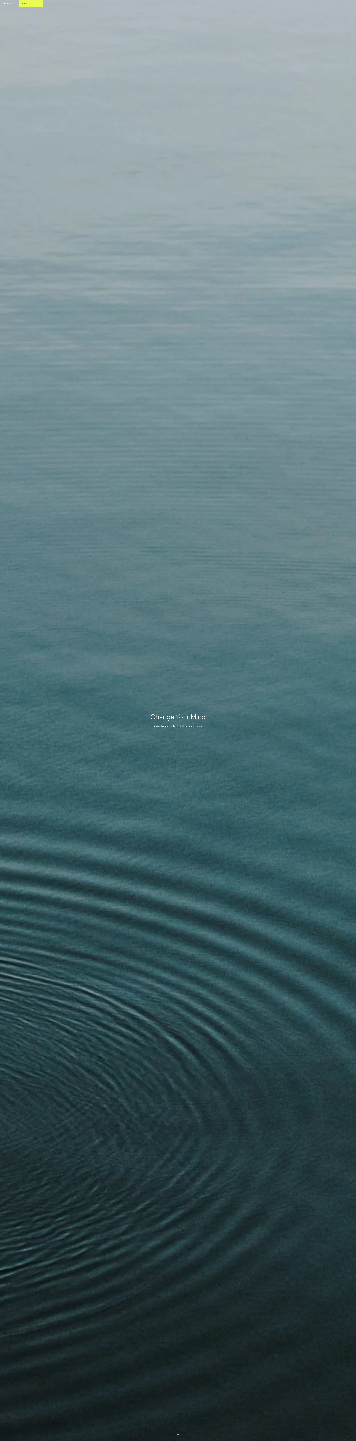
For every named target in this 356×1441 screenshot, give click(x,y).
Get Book (24, 3)
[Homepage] (8, 3)
